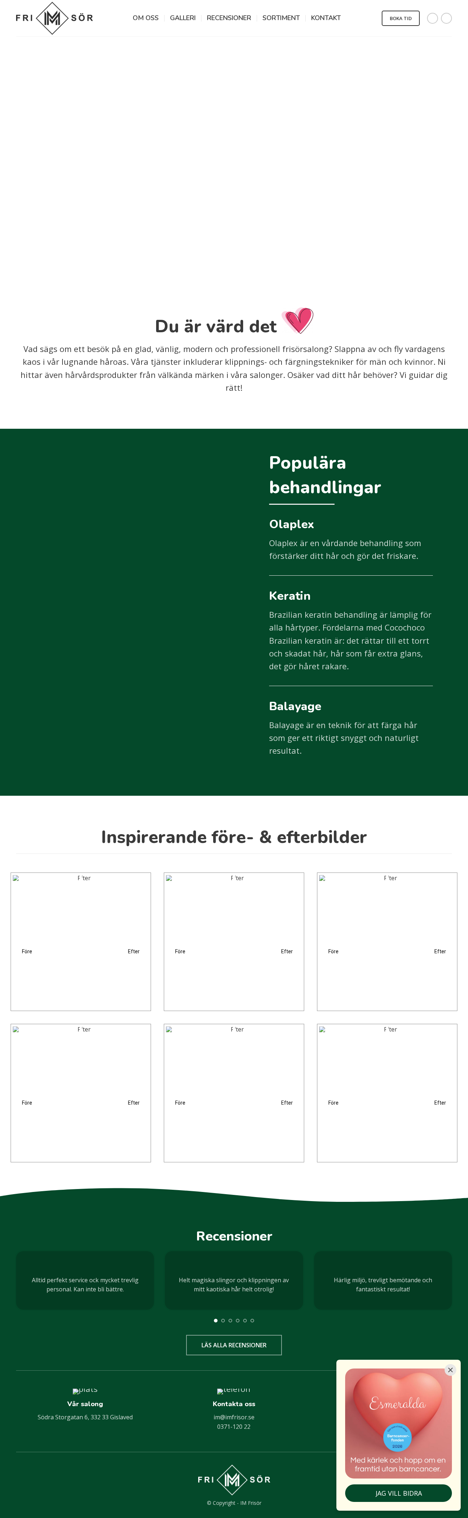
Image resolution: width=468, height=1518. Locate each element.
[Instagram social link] (446, 18)
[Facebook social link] (432, 18)
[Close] (450, 1370)
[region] (80, 933)
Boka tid (401, 18)
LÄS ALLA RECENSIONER (234, 1345)
